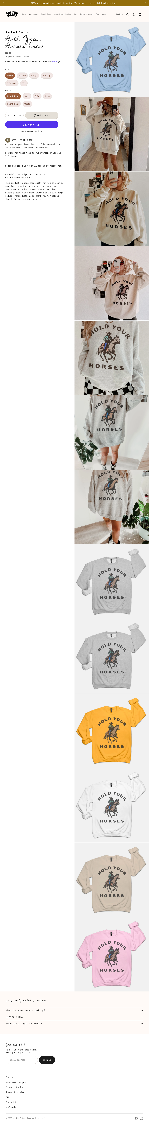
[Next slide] (146, 3)
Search (9, 1077)
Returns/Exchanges (16, 1082)
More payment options (32, 131)
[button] (38, 140)
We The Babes (19, 1118)
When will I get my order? (24, 1023)
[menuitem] (104, 14)
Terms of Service (15, 1092)
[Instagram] (141, 1118)
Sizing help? (14, 1017)
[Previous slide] (3, 3)
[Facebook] (136, 1118)
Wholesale (11, 1107)
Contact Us (11, 1102)
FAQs (8, 1097)
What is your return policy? (25, 1010)
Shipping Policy (14, 1087)
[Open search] (127, 14)
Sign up (47, 1060)
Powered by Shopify (36, 1118)
